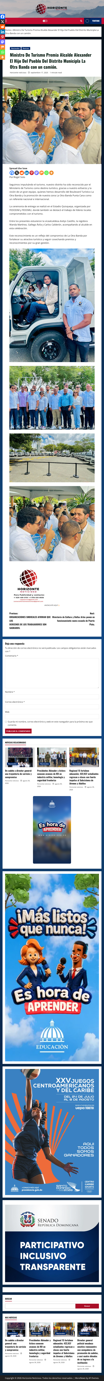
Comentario (11, 655)
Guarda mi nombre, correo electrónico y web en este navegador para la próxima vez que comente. (50, 723)
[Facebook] (12, 173)
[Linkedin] (26, 173)
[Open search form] (81, 21)
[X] (17, 173)
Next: (73, 619)
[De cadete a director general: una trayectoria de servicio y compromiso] (20, 757)
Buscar (8, 1298)
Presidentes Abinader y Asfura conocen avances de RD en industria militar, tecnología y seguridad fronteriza (51, 775)
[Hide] (1, 62)
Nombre (10, 691)
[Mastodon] (36, 173)
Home (8, 30)
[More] (51, 173)
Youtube (96, 20)
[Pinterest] (31, 173)
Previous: (30, 621)
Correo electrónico (15, 702)
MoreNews (80, 1378)
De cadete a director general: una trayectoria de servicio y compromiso (18, 774)
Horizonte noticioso (18, 72)
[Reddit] (22, 173)
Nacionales (15, 48)
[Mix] (41, 173)
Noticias (26, 48)
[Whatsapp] (46, 173)
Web (7, 712)
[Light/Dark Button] (45, 21)
